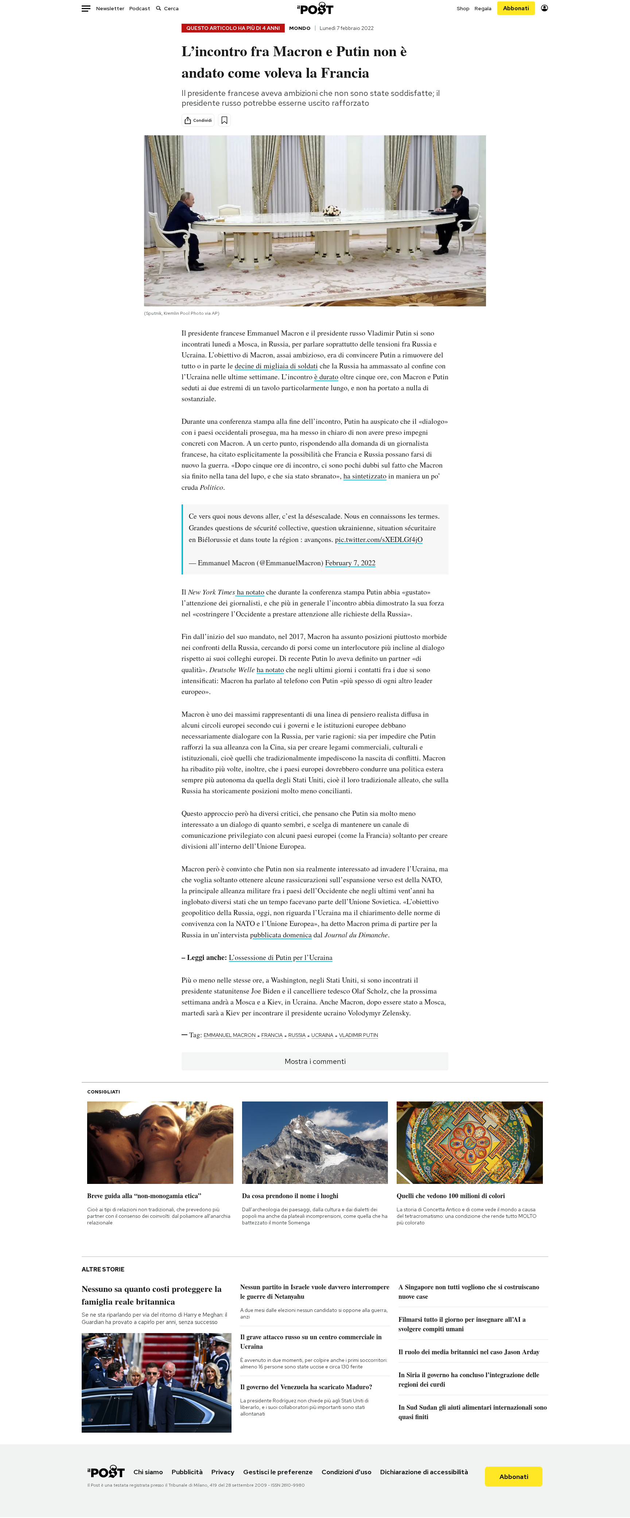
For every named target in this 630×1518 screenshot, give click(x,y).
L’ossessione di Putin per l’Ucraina (280, 957)
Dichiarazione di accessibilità (424, 1472)
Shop (463, 8)
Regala (483, 8)
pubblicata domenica (281, 935)
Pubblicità (187, 1472)
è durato (326, 377)
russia (297, 1035)
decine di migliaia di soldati (276, 366)
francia (272, 1035)
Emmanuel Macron (230, 1035)
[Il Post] (315, 8)
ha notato (249, 592)
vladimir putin (358, 1035)
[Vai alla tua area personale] (544, 8)
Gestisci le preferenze (278, 1472)
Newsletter (110, 8)
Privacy (222, 1472)
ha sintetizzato (364, 476)
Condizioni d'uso (347, 1472)
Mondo (300, 28)
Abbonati (516, 8)
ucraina (322, 1035)
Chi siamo (148, 1472)
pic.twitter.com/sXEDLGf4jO (379, 539)
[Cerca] (158, 8)
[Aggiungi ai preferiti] (224, 120)
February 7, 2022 (350, 563)
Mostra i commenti (315, 1061)
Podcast (139, 8)
